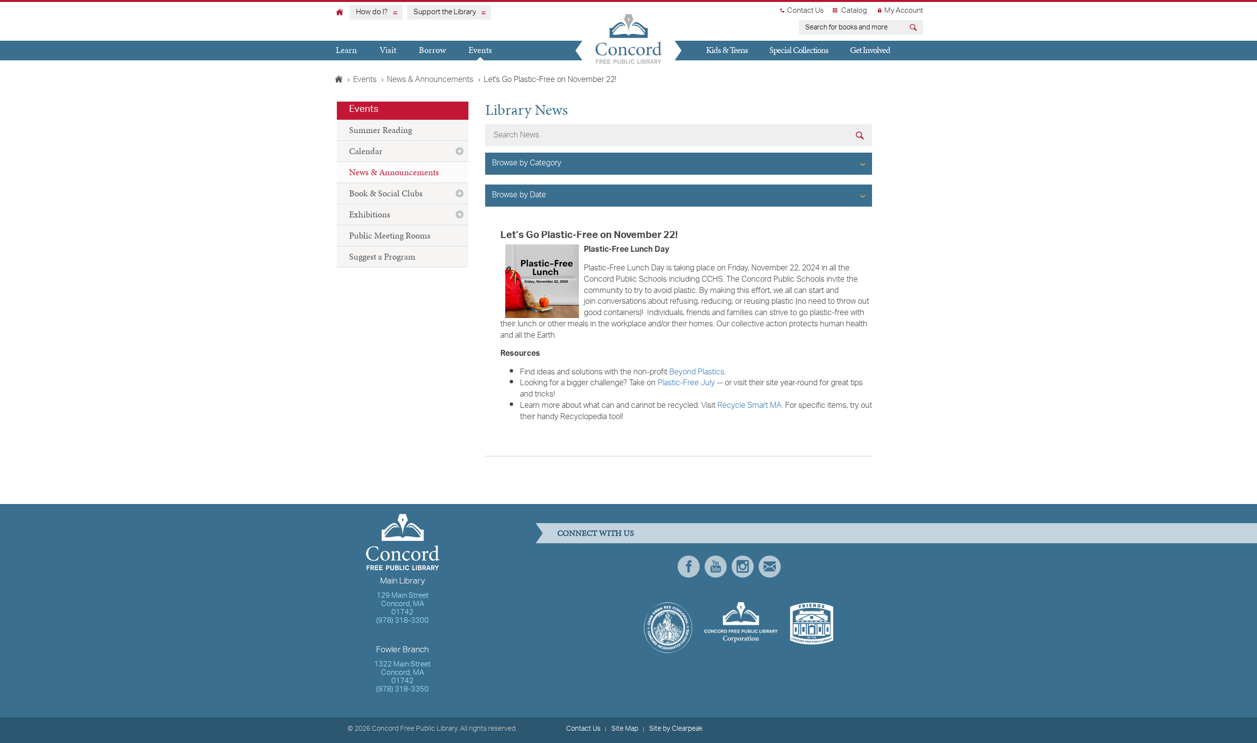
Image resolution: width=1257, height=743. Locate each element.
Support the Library (444, 12)
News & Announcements (430, 80)
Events (480, 50)
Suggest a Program (382, 256)
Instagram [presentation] (743, 567)
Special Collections (798, 50)
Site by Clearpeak (676, 729)
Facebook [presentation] (689, 567)
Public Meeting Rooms (390, 235)
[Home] (340, 12)
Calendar (366, 151)
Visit (388, 50)
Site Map (624, 729)
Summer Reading (380, 130)
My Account (903, 10)
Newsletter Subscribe (770, 567)
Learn (346, 50)
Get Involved (870, 50)
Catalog (854, 10)
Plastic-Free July (686, 383)
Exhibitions (369, 214)
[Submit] (914, 28)
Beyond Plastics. (697, 372)
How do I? (371, 12)
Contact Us (805, 10)
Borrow (432, 50)
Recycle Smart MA (749, 406)
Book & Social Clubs (386, 193)
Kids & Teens (727, 50)
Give (708, 68)
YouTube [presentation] (716, 567)
